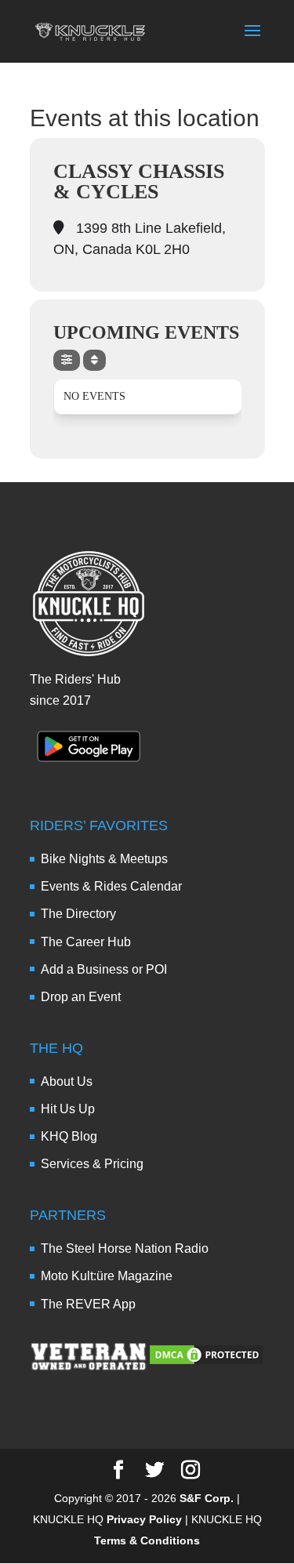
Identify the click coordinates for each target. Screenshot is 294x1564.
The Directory (78, 913)
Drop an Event (81, 996)
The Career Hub (86, 942)
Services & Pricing (92, 1163)
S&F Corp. (207, 1498)
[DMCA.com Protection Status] (206, 1362)
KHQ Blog (69, 1136)
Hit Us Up (68, 1109)
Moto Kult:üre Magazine (106, 1276)
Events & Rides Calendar (111, 886)
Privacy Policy (144, 1519)
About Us (67, 1081)
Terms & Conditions (147, 1540)
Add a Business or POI (104, 969)
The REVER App (88, 1304)
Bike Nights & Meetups (104, 858)
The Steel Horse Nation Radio (125, 1248)
